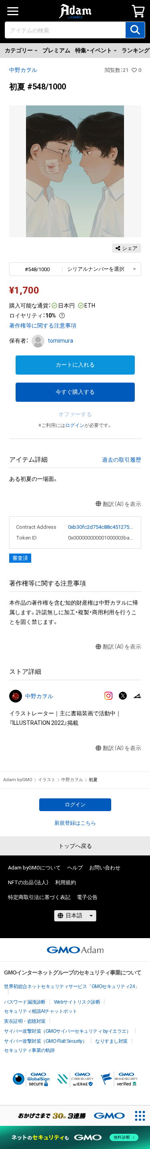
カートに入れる (75, 364)
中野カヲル (23, 70)
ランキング (136, 50)
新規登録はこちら (75, 823)
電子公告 (87, 897)
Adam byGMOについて (34, 868)
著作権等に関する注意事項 (42, 325)
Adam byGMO (17, 779)
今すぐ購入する (75, 392)
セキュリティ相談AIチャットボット (40, 1011)
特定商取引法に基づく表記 (39, 897)
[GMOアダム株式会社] (75, 949)
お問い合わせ (104, 868)
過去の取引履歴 (121, 459)
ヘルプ (75, 868)
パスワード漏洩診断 (25, 1002)
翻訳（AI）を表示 (122, 504)
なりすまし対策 (111, 1041)
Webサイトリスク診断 (77, 1002)
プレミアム (56, 50)
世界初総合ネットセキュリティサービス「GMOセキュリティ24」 (72, 986)
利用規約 (65, 882)
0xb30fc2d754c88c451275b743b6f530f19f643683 (101, 527)
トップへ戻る (75, 846)
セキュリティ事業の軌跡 (29, 1050)
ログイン (74, 425)
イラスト (47, 779)
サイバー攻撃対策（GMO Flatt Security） (45, 1041)
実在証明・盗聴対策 (25, 1021)
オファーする (75, 414)
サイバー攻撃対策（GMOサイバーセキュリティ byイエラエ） (67, 1031)
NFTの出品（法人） (28, 882)
